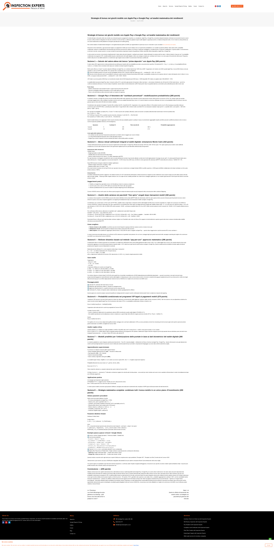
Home (159, 6)
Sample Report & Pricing (181, 6)
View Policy (136, 545)
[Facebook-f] (218, 6)
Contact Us (201, 6)
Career (195, 6)
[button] (190, 6)
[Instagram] (215, 6)
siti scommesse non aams (169, 44)
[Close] (272, 541)
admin (133, 20)
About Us (165, 6)
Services (171, 6)
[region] (137, 544)
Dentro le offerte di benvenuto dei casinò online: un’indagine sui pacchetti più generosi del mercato (179, 494)
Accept (268, 545)
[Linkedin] (9, 522)
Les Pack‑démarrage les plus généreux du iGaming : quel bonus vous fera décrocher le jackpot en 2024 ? (96, 494)
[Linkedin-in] (220, 6)
